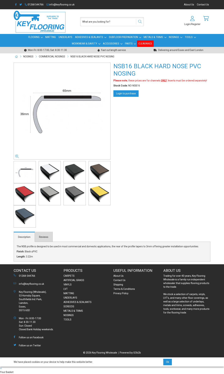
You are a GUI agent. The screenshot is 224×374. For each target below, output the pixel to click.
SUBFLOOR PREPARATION (123, 37)
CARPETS (69, 275)
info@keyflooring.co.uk (62, 4)
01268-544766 (27, 275)
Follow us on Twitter (30, 345)
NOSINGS (174, 37)
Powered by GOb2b (130, 352)
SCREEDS (69, 306)
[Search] (139, 22)
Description (24, 237)
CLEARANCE (145, 43)
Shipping (118, 284)
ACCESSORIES (111, 43)
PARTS (129, 43)
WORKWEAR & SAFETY (84, 43)
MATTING (50, 37)
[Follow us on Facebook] (16, 4)
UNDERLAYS (65, 37)
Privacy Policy (120, 293)
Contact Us (203, 4)
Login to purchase (126, 93)
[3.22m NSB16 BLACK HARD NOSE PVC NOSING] (62, 111)
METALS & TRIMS (153, 37)
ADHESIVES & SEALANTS (89, 37)
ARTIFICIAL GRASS (74, 280)
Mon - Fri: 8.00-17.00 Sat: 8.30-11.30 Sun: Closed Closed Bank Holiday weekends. (36, 324)
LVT (66, 289)
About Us (189, 4)
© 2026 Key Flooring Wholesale (100, 352)
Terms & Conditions (124, 289)
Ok (167, 362)
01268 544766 (35, 4)
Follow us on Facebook (31, 337)
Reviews (43, 237)
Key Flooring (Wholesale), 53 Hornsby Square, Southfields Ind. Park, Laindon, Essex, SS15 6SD (32, 301)
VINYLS (68, 284)
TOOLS (189, 37)
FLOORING (34, 37)
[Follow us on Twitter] (20, 4)
